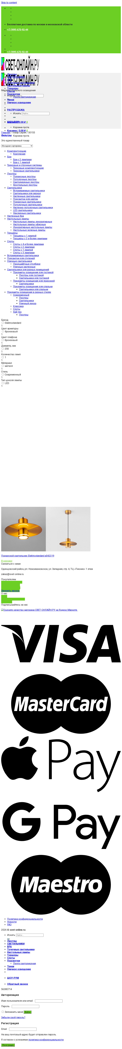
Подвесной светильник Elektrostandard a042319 (27, 555)
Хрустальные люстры (25, 185)
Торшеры (12, 88)
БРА (9, 80)
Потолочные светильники (27, 204)
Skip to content (9, 2)
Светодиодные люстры (26, 182)
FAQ (9, 924)
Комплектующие (16, 151)
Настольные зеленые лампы (29, 230)
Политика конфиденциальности (25, 919)
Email (4, 1029)
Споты (11, 91)
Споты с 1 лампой (23, 249)
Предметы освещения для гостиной (33, 272)
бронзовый (11, 331)
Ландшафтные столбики (26, 264)
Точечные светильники (21, 82)
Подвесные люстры (24, 176)
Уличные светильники (19, 261)
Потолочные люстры (25, 179)
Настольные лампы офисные (29, 224)
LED (7, 383)
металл (9, 366)
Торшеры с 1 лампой (24, 235)
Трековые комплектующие (28, 168)
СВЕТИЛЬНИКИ (16, 77)
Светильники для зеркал (27, 193)
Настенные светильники (26, 196)
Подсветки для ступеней (21, 258)
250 (7, 348)
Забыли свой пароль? (13, 1017)
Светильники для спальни (33, 289)
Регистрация (8, 1045)
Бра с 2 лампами (22, 159)
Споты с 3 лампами (24, 252)
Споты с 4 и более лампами (28, 244)
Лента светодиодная (24, 96)
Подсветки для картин (25, 199)
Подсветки (13, 94)
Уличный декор (27, 303)
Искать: (17, 113)
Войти (27, 1012)
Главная (5, 132)
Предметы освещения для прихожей (34, 280)
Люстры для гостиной (31, 275)
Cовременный (21, 295)
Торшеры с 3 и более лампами (30, 238)
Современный (13, 374)
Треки (10, 99)
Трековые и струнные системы (24, 165)
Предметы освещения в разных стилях (29, 292)
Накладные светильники (27, 213)
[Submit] (14, 117)
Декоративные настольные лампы (32, 227)
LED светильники (22, 210)
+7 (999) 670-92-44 (17, 29)
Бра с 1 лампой (21, 162)
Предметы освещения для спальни (33, 286)
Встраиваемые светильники (29, 190)
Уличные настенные (24, 266)
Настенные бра (15, 216)
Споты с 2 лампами (24, 247)
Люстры (12, 74)
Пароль (6, 1006)
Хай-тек (17, 312)
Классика (18, 306)
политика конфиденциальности (46, 1039)
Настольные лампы (18, 85)
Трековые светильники (26, 170)
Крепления (19, 154)
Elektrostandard (13, 323)
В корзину (6, 561)
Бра (9, 156)
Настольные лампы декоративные (32, 221)
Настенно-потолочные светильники (33, 207)
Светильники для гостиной (34, 278)
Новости (12, 921)
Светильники (14, 187)
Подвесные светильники (27, 201)
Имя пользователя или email (17, 1000)
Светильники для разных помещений (28, 269)
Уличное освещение (19, 102)
